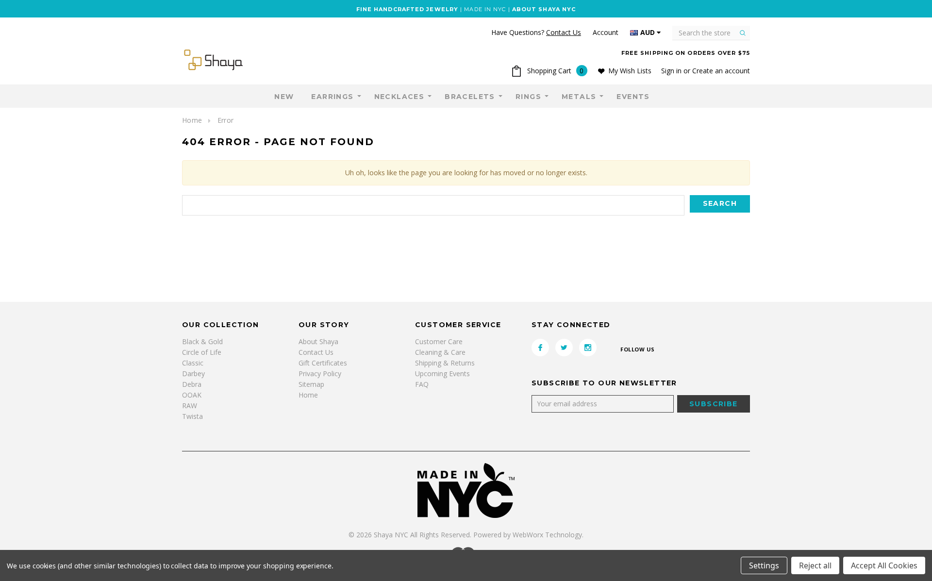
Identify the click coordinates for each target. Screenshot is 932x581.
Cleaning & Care (440, 352)
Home (192, 120)
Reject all (815, 565)
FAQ (422, 384)
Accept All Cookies (884, 565)
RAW (189, 405)
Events (632, 96)
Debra (191, 384)
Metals (579, 96)
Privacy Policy (320, 373)
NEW (284, 96)
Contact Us (316, 352)
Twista (192, 416)
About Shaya (318, 341)
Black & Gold (202, 341)
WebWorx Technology (547, 534)
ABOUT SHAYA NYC (544, 9)
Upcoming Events (442, 373)
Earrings (332, 96)
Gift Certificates (323, 362)
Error (225, 120)
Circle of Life (201, 352)
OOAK (191, 394)
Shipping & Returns (445, 362)
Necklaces (399, 96)
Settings (764, 565)
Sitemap (311, 384)
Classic (192, 362)
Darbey (193, 373)
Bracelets (470, 96)
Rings (528, 96)
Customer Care (439, 341)
